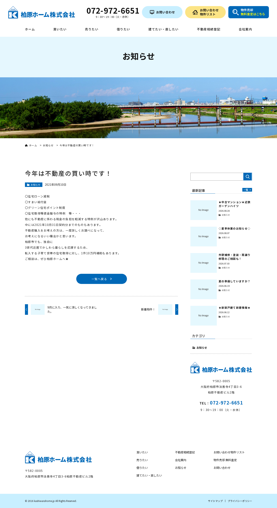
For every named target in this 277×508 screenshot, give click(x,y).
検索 (247, 176)
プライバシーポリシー (240, 501)
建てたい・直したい (163, 29)
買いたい (60, 29)
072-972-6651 (226, 402)
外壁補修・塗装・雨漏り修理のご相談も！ (234, 257)
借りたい (123, 29)
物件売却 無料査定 (225, 460)
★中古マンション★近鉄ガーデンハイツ (234, 204)
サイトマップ (215, 501)
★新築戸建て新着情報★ (234, 308)
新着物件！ (148, 309)
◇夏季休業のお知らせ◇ (234, 228)
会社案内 (245, 29)
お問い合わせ (222, 468)
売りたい (91, 29)
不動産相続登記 (208, 29)
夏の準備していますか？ (234, 281)
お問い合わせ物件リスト (229, 452)
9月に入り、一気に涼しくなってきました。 (72, 309)
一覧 (247, 189)
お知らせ (201, 347)
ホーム (30, 29)
